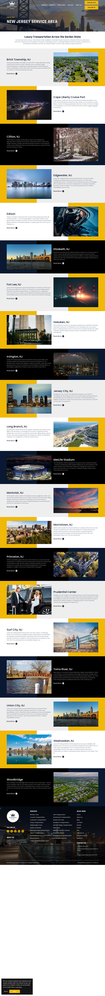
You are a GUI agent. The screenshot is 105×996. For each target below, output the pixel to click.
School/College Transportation (62, 825)
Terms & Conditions (92, 863)
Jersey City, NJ (63, 391)
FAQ (78, 830)
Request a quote (82, 835)
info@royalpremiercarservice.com (87, 855)
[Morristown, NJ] (29, 532)
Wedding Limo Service (60, 838)
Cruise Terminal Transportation (39, 841)
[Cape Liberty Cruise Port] (29, 105)
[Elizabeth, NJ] (29, 257)
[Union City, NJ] (75, 714)
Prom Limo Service (58, 833)
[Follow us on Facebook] (8, 831)
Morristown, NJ (63, 524)
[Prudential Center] (29, 599)
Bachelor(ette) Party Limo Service (40, 835)
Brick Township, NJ (19, 59)
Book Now (91, 7)
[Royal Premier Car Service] (12, 5)
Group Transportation (36, 822)
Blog (78, 820)
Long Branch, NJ (17, 426)
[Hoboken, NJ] (29, 330)
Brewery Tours (34, 814)
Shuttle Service (34, 838)
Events (79, 828)
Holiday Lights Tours (36, 825)
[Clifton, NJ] (75, 144)
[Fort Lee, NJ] (75, 292)
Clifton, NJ (13, 136)
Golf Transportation (59, 814)
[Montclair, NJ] (75, 500)
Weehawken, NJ (63, 741)
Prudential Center (64, 592)
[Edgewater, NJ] (29, 184)
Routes (79, 825)
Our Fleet (79, 822)
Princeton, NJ (15, 556)
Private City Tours (58, 820)
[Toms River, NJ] (29, 677)
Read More (12, 74)
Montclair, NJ (15, 493)
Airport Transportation (37, 833)
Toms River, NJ (62, 669)
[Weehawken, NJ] (29, 749)
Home (79, 814)
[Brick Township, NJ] (75, 67)
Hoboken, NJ (61, 322)
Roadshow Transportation (61, 822)
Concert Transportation (37, 817)
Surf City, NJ (14, 629)
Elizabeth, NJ (61, 249)
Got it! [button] (6, 991)
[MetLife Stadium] (29, 467)
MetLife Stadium (64, 459)
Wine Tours (56, 828)
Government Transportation (61, 817)
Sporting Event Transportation (62, 835)
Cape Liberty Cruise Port (69, 97)
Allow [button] (14, 991)
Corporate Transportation (38, 820)
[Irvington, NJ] (75, 364)
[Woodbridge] (75, 787)
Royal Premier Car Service (19, 863)
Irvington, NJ (15, 356)
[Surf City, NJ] (75, 637)
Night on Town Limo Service (61, 830)
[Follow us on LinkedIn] (19, 831)
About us (79, 817)
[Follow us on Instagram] (15, 831)
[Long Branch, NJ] (75, 434)
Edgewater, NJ (62, 175)
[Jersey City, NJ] (29, 398)
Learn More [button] (18, 987)
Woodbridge (15, 779)
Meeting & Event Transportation (40, 830)
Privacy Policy (81, 863)
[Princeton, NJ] (75, 564)
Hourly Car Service (35, 828)
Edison (11, 214)
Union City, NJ (16, 705)
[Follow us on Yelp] (22, 831)
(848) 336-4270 (91, 2)
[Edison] (75, 221)
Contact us (80, 833)
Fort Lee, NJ (14, 284)
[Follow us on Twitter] (11, 831)
